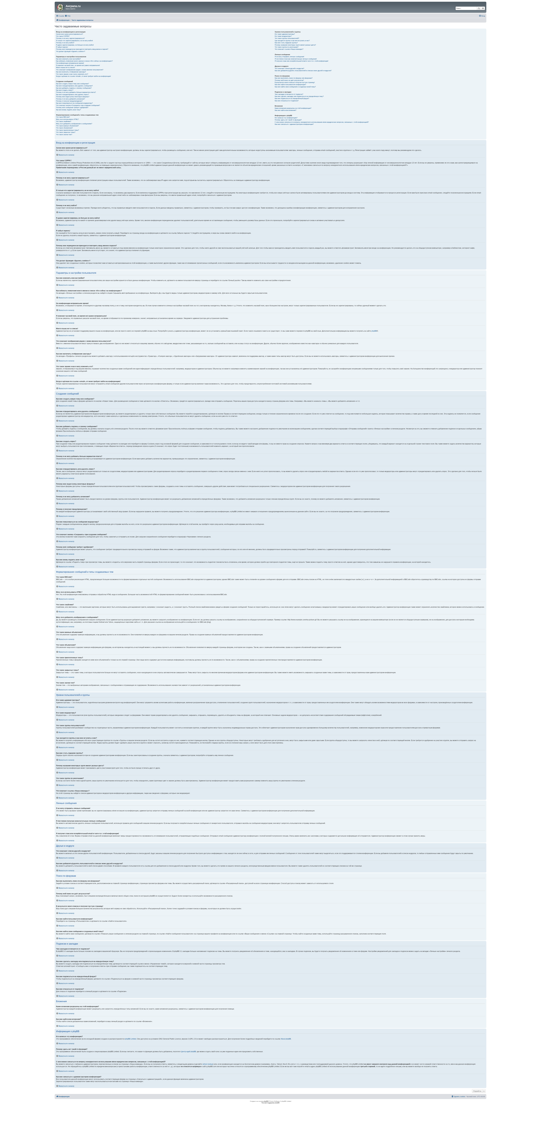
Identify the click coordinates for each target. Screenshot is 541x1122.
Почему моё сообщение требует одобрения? (72, 107)
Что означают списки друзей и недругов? (289, 68)
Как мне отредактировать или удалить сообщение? (74, 86)
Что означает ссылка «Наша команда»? (289, 49)
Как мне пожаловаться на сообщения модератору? (74, 103)
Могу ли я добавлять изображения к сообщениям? (74, 124)
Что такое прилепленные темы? (67, 130)
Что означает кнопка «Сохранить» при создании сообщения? (78, 105)
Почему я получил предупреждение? (69, 101)
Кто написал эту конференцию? (286, 118)
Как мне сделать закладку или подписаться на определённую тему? (299, 96)
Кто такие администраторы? (285, 34)
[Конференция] (60, 6)
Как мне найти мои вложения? (285, 110)
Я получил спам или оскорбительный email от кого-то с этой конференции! (301, 61)
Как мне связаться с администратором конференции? (294, 124)
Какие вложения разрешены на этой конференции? (293, 108)
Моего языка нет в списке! (65, 67)
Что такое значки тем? (64, 134)
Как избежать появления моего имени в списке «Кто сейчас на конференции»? (84, 61)
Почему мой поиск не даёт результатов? (289, 80)
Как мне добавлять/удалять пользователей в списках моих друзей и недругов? (303, 70)
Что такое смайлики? (63, 121)
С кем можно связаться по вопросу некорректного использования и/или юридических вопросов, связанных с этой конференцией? (322, 122)
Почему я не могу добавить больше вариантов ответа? (76, 92)
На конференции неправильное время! (70, 63)
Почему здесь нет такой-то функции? (288, 120)
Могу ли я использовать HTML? (67, 119)
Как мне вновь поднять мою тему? (68, 110)
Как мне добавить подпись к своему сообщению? (74, 88)
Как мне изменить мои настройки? (68, 59)
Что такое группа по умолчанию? (286, 47)
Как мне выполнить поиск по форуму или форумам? (293, 78)
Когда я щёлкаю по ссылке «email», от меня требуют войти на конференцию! (83, 76)
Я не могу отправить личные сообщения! (289, 56)
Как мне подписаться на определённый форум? (292, 98)
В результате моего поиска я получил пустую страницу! (295, 82)
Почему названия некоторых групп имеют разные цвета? (295, 45)
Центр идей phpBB (188, 1052)
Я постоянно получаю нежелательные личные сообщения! (296, 59)
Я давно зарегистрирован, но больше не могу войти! (75, 45)
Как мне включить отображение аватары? (71, 72)
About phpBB (286, 1039)
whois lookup (208, 1064)
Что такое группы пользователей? (287, 38)
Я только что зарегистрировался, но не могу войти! (74, 40)
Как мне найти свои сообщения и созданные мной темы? (295, 87)
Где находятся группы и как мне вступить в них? (292, 40)
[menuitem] (67, 16)
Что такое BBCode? (63, 117)
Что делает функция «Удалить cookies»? (70, 51)
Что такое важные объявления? (67, 126)
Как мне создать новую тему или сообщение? (72, 84)
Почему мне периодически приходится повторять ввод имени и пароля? (82, 49)
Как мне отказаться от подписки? (287, 101)
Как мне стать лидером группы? (286, 43)
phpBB (374, 331)
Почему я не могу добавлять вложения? (70, 99)
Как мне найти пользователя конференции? (290, 84)
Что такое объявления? (64, 128)
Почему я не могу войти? (65, 43)
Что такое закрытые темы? (65, 132)
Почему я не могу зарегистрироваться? (70, 38)
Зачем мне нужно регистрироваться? (69, 34)
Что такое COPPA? (62, 36)
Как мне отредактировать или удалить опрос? (72, 94)
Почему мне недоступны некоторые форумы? (72, 96)
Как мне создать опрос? (64, 90)
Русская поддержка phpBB (271, 1103)
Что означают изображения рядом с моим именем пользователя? (79, 70)
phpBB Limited (130, 1039)
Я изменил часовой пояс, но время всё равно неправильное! (78, 65)
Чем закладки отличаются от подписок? (289, 94)
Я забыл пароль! (62, 47)
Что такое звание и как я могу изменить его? (72, 74)
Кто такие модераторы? (283, 36)
